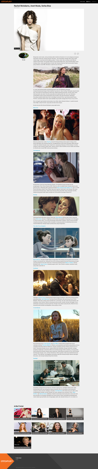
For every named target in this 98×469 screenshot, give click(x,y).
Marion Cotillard (69, 262)
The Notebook (36, 150)
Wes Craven (39, 219)
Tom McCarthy (58, 390)
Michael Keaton (43, 393)
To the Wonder (36, 307)
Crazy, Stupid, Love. (68, 187)
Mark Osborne (36, 259)
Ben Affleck (56, 343)
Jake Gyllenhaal (45, 299)
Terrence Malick (46, 345)
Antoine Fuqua (41, 297)
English (82, 1)
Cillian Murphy (58, 217)
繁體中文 (88, 1)
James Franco (43, 264)
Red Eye (35, 194)
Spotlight (35, 358)
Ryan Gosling (60, 187)
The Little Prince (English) (39, 226)
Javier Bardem (47, 343)
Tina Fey (49, 141)
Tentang (17, 459)
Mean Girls (35, 107)
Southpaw (35, 268)
